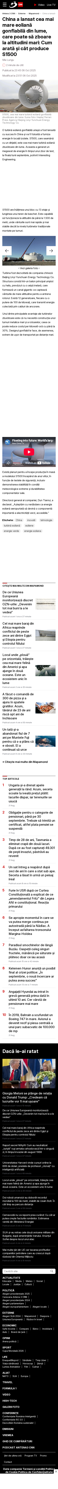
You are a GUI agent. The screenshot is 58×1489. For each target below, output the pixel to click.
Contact (8, 1462)
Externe (22, 13)
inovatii (31, 520)
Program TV (31, 1455)
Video (41, 4)
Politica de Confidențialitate (35, 1472)
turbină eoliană (12, 525)
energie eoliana (32, 530)
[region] (29, 1481)
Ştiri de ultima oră (12, 1455)
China (19, 520)
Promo (43, 1455)
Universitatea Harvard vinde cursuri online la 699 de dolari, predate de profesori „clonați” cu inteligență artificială (28, 1166)
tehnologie (46, 520)
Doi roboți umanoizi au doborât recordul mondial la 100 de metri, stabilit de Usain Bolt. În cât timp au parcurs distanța (28, 1201)
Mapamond (34, 13)
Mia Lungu (8, 59)
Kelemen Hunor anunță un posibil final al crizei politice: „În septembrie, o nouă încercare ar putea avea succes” (32, 974)
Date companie (12, 1468)
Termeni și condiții (34, 1468)
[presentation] (7, 250)
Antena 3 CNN (8, 13)
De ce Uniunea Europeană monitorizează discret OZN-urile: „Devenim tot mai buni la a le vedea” (17, 602)
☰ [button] (4, 5)
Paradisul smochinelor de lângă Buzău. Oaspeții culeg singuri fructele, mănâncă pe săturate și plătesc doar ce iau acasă (31, 951)
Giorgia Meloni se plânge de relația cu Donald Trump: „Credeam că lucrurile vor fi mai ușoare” (27, 1097)
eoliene (29, 525)
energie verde (11, 530)
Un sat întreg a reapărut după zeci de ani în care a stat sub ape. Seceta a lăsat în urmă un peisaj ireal (32, 873)
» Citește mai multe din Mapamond (25, 761)
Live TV (51, 4)
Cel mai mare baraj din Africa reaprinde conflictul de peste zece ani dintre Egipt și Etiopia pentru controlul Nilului (18, 633)
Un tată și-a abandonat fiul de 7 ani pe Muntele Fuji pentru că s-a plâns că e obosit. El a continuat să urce (18, 739)
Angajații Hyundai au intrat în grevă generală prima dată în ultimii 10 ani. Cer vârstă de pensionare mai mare (29, 998)
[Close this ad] (56, 1471)
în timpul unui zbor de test (40, 151)
